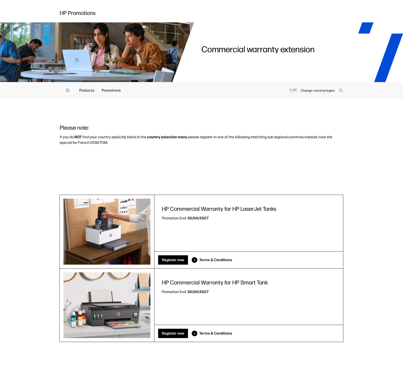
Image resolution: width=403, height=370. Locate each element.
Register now (173, 260)
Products (86, 90)
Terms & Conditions (215, 260)
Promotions (111, 90)
